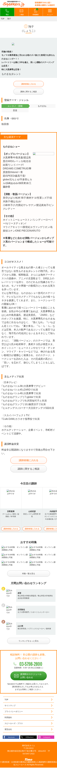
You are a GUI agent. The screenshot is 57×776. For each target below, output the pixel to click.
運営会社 (8, 729)
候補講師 (36, 12)
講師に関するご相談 (28, 92)
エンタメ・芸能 (15, 106)
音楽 (15, 110)
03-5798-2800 (30, 664)
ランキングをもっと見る (29, 641)
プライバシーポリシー (14, 711)
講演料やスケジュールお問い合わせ (30, 676)
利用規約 (8, 717)
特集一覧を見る (28, 574)
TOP (2, 19)
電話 (7, 14)
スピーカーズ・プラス (14, 723)
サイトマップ (10, 706)
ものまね (42, 106)
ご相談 (21, 14)
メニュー (50, 14)
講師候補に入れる (28, 84)
